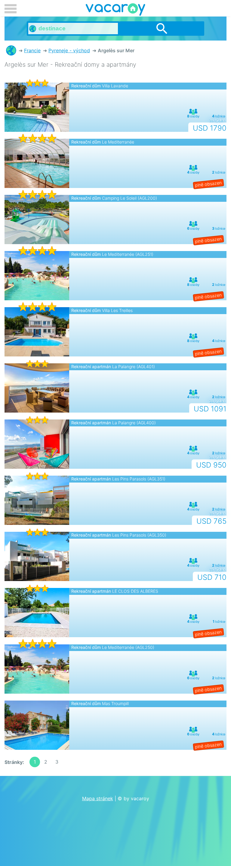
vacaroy (115, 10)
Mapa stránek (97, 798)
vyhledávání (161, 28)
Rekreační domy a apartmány (11, 50)
